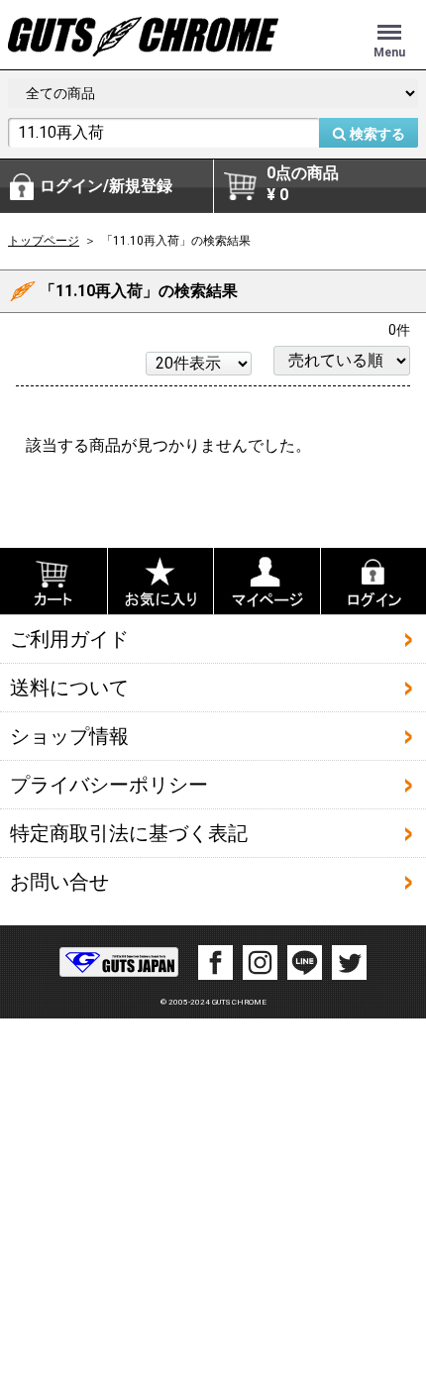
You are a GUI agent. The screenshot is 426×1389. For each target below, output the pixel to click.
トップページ (43, 241)
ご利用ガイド (69, 639)
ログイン (106, 185)
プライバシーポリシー (109, 785)
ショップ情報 (69, 736)
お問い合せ (59, 882)
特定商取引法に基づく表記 (129, 833)
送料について (69, 687)
